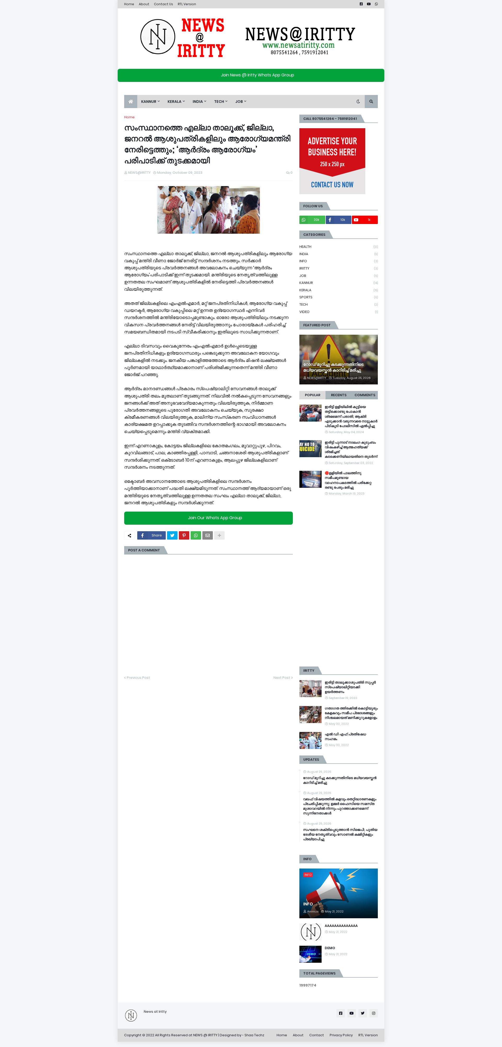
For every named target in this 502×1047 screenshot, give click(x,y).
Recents (338, 395)
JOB (338, 275)
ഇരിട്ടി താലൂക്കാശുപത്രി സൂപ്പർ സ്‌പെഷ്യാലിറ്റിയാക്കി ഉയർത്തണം (350, 687)
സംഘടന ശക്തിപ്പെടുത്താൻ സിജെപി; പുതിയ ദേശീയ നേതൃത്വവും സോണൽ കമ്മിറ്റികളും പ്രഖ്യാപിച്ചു (340, 834)
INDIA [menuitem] (198, 101)
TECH (338, 304)
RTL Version (187, 4)
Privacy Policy (341, 1035)
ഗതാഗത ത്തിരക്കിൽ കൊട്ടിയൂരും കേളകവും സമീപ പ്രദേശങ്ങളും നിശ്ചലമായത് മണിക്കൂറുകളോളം (351, 713)
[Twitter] (172, 535)
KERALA (338, 290)
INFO (338, 261)
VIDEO (338, 311)
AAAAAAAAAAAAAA (341, 925)
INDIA (338, 253)
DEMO (330, 948)
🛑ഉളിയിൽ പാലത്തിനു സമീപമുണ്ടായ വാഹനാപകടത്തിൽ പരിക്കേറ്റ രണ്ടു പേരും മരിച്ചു (348, 480)
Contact (316, 1035)
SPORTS (338, 297)
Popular (312, 395)
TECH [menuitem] (219, 101)
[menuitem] (130, 101)
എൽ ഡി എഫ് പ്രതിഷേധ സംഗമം (345, 736)
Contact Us (163, 4)
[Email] (207, 535)
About (144, 4)
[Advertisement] (338, 581)
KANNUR (338, 282)
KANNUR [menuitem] (148, 101)
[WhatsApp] (196, 535)
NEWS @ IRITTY (205, 1035)
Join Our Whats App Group (215, 518)
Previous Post (138, 677)
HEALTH (338, 246)
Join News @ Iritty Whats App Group (257, 75)
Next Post (281, 677)
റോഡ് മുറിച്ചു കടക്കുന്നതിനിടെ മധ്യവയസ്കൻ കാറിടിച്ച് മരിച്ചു (333, 367)
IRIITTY (338, 268)
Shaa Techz (254, 1035)
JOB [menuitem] (239, 101)
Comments (365, 395)
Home (129, 4)
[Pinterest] (184, 535)
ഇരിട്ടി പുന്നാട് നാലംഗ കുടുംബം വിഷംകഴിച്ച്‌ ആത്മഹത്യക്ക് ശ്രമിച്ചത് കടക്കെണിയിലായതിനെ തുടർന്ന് (351, 449)
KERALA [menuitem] (174, 101)
